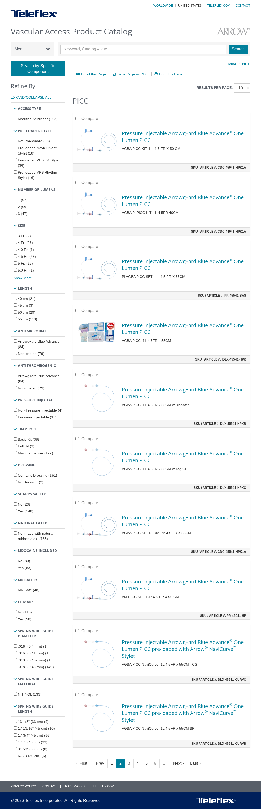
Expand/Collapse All (31, 97)
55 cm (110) (27, 319)
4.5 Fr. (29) (27, 256)
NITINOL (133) (30, 694)
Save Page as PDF (132, 74)
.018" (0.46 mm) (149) (36, 667)
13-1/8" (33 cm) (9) (33, 722)
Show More (23, 278)
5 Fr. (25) (25, 263)
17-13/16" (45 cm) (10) (36, 728)
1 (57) (23, 200)
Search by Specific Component (38, 68)
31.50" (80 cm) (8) (32, 749)
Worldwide (163, 5)
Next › (178, 763)
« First (81, 763)
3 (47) (23, 214)
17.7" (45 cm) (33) (32, 742)
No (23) (24, 504)
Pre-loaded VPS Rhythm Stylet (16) (37, 175)
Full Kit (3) (26, 446)
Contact (243, 5)
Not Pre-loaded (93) (34, 141)
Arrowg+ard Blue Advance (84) (39, 344)
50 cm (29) (26, 312)
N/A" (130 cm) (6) (32, 756)
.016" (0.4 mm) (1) (33, 646)
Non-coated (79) (31, 354)
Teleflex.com (218, 5)
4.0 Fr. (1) (26, 250)
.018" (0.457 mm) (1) (35, 660)
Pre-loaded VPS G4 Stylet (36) (38, 163)
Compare (89, 118)
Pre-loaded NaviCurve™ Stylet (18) (37, 150)
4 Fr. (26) (25, 243)
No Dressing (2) (30, 482)
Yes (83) (24, 568)
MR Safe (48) (29, 590)
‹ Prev (99, 763)
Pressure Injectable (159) (38, 417)
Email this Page (93, 74)
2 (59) (23, 207)
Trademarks (74, 786)
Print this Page (170, 74)
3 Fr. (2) (24, 236)
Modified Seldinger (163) (38, 119)
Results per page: (215, 88)
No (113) (25, 612)
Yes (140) (25, 511)
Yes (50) (24, 619)
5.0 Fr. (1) (26, 270)
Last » (195, 763)
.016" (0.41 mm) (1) (34, 653)
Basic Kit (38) (28, 439)
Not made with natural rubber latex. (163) (35, 536)
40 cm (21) (26, 299)
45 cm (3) (25, 305)
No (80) (24, 561)
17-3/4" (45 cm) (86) (34, 735)
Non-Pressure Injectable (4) (40, 410)
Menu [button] (20, 49)
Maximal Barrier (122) (35, 453)
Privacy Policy (23, 786)
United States (190, 5)
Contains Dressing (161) (37, 475)
